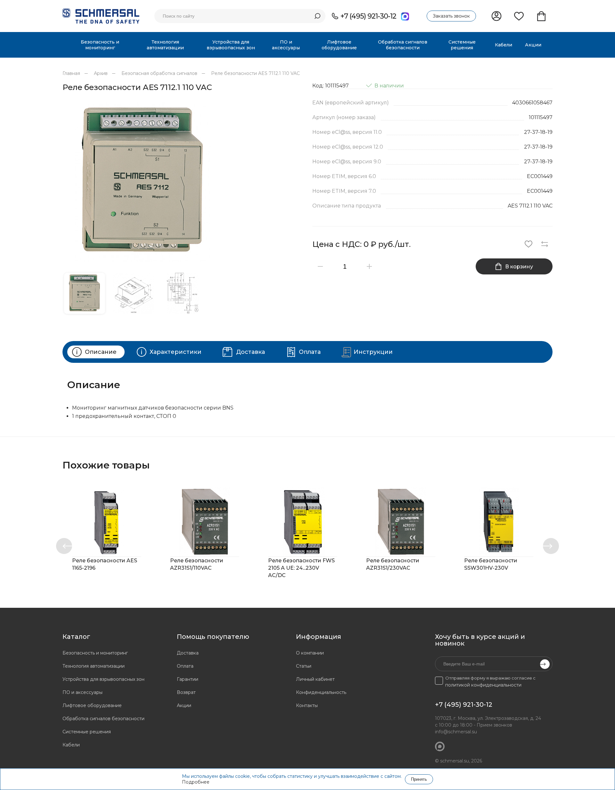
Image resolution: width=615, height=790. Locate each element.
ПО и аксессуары (82, 692)
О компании (310, 653)
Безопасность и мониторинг (95, 653)
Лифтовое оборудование (92, 705)
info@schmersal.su (456, 732)
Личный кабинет (315, 679)
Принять (419, 779)
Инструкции (373, 351)
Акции (184, 705)
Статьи (303, 666)
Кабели (71, 745)
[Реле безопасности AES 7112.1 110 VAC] (182, 182)
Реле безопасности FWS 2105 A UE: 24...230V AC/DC (301, 568)
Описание (101, 351)
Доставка (250, 351)
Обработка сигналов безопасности (103, 718)
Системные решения (86, 732)
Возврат (186, 692)
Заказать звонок (451, 16)
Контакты (307, 705)
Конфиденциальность (321, 692)
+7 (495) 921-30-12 (368, 16)
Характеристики (175, 351)
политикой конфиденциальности (483, 685)
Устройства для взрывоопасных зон (103, 679)
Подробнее (195, 782)
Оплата (310, 351)
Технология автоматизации (93, 666)
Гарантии (187, 679)
